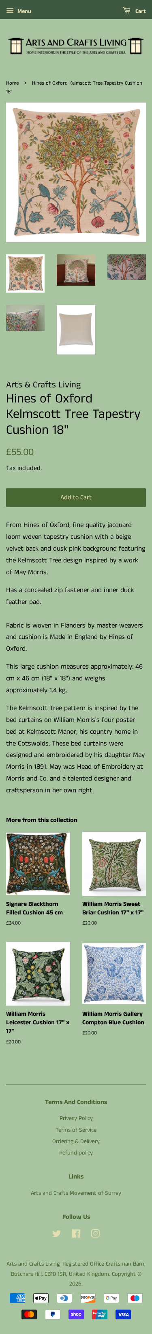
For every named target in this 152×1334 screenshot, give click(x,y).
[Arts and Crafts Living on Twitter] (56, 1235)
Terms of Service (76, 1130)
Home (12, 83)
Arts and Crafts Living (33, 1264)
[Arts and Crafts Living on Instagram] (95, 1235)
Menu (23, 11)
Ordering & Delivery (76, 1141)
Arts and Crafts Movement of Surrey (76, 1193)
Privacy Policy (76, 1118)
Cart (140, 11)
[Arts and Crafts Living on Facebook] (76, 1235)
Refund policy (76, 1153)
